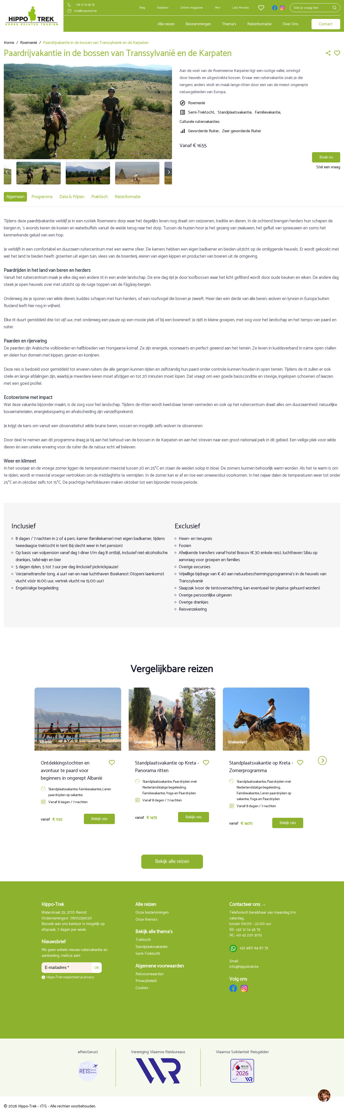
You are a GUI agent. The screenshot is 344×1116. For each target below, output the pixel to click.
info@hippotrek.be (85, 11)
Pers (217, 7)
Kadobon (162, 7)
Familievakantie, (268, 112)
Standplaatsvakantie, (235, 112)
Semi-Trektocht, (201, 112)
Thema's (229, 24)
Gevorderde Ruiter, (204, 131)
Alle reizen (166, 24)
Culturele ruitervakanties (200, 121)
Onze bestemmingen (152, 913)
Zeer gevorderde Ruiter (241, 131)
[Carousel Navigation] (172, 760)
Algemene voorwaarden (159, 966)
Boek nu (326, 157)
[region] (324, 1096)
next (322, 760)
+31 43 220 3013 (249, 935)
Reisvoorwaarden (149, 974)
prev (21, 760)
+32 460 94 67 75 (253, 948)
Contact (326, 24)
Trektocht (143, 940)
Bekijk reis (99, 818)
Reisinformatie (259, 24)
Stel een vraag (328, 167)
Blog (142, 7)
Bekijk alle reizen (172, 861)
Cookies (141, 988)
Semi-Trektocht (147, 954)
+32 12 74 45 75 (85, 4)
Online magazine (192, 7)
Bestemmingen (198, 24)
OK (96, 968)
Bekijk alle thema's (154, 932)
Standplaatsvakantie (151, 947)
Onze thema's (146, 920)
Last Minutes (240, 7)
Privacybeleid (146, 981)
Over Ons (290, 24)
